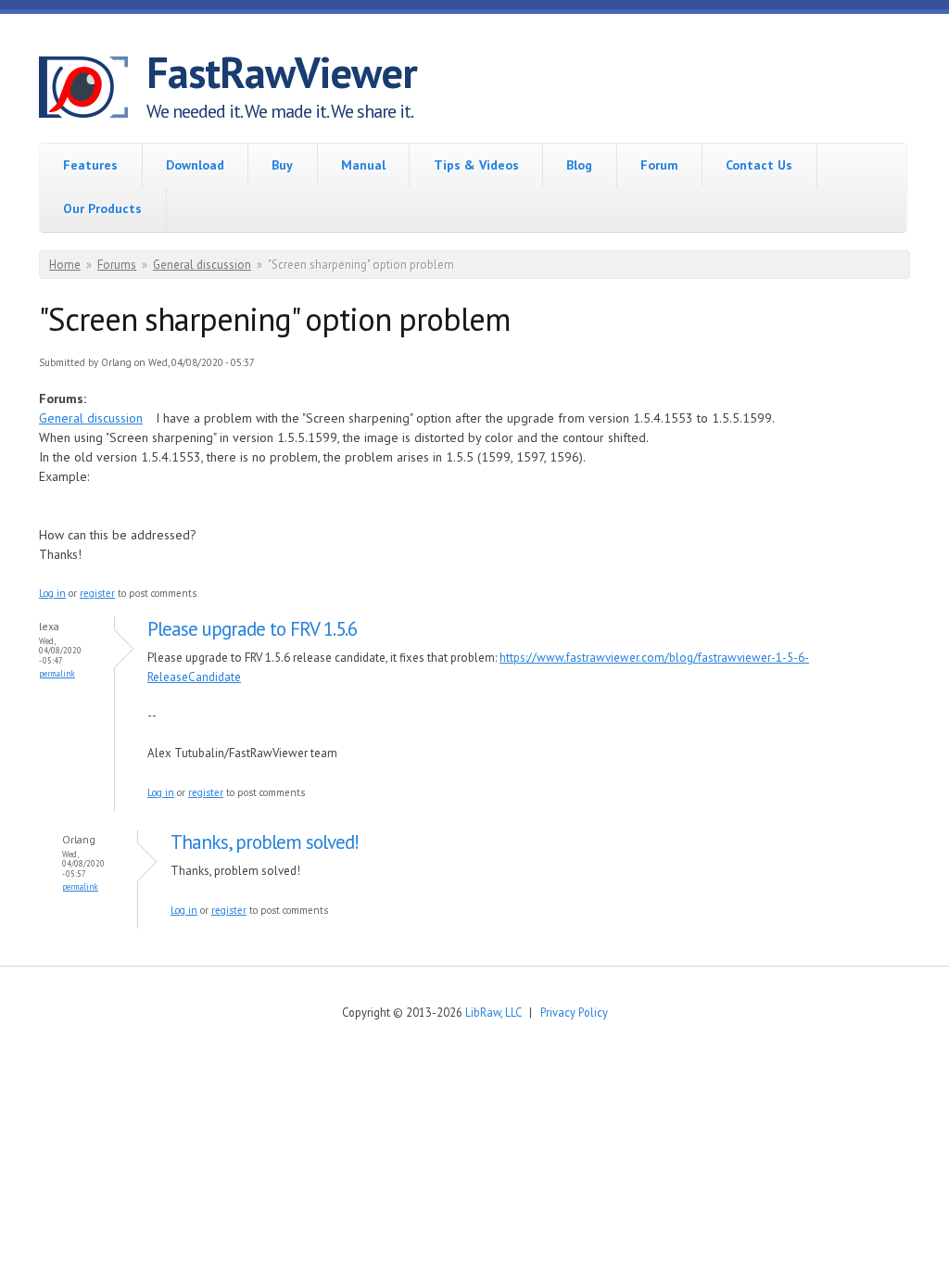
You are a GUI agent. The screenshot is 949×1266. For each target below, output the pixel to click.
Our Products (102, 208)
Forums (116, 264)
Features (90, 165)
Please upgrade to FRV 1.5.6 (252, 628)
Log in (52, 593)
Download (195, 165)
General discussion (202, 264)
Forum (659, 165)
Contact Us (759, 165)
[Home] (92, 90)
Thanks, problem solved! (265, 842)
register (97, 593)
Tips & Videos (476, 165)
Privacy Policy (574, 1012)
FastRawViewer (281, 72)
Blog (579, 165)
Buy (282, 165)
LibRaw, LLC (493, 1012)
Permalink (57, 673)
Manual (363, 165)
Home (65, 264)
